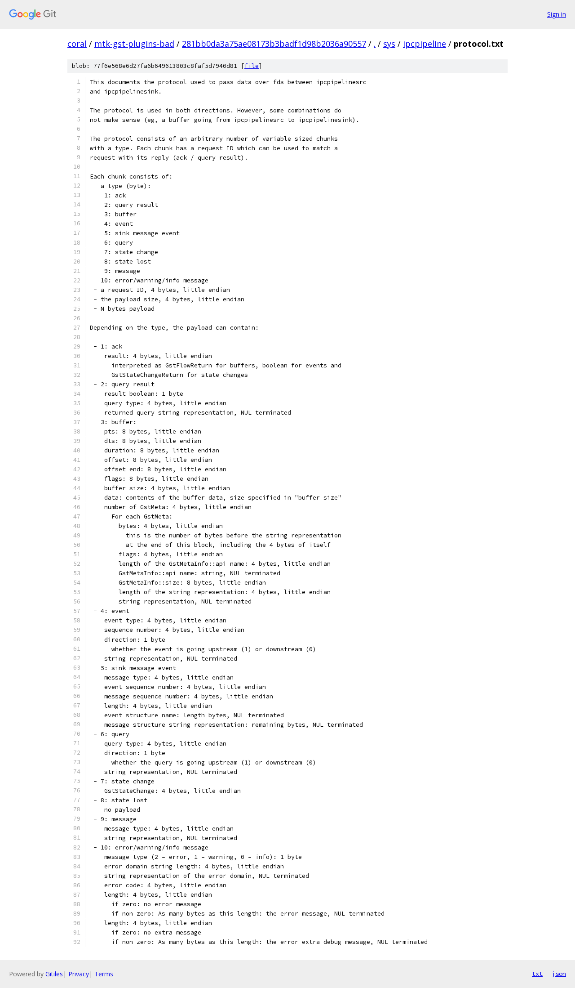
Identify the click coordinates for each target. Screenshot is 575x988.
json (559, 974)
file (251, 66)
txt (537, 974)
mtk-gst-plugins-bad (134, 43)
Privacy (78, 974)
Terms (103, 974)
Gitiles (54, 974)
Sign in (556, 14)
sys (389, 43)
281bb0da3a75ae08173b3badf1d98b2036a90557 (274, 43)
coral (77, 43)
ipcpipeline (424, 43)
